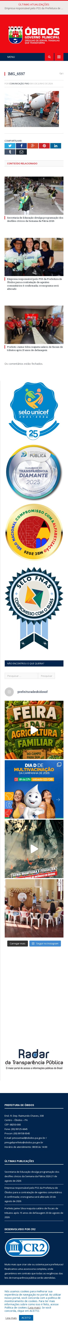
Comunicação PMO (19, 83)
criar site (26, 1264)
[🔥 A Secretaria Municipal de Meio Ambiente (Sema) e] (34, 849)
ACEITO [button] (26, 1317)
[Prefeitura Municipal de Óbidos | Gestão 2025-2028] (34, 34)
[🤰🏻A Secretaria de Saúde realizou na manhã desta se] (34, 908)
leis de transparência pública (20, 1277)
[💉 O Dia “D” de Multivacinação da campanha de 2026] (34, 789)
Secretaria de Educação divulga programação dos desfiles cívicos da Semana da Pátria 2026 (35, 219)
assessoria (29, 1269)
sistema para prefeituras (49, 1264)
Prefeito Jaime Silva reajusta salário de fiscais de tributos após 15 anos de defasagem (35, 348)
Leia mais (34, 1307)
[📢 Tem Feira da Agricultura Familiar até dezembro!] (34, 730)
